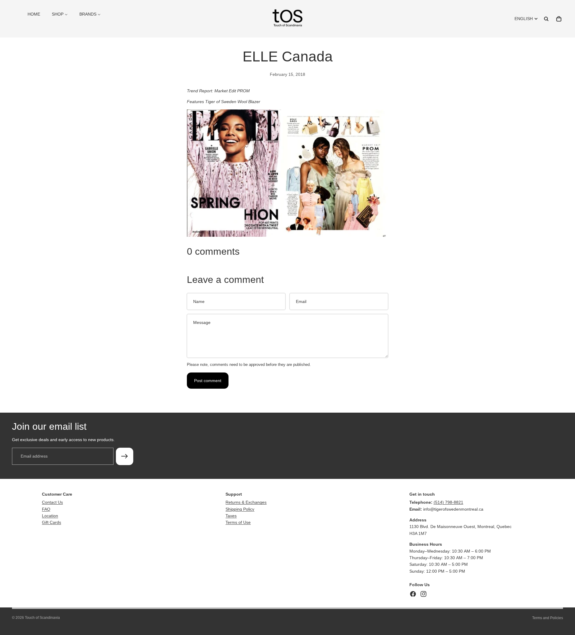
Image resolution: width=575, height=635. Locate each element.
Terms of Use (238, 522)
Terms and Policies (547, 618)
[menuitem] (34, 14)
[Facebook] (413, 594)
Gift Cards (51, 522)
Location (50, 515)
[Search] (546, 18)
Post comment (207, 380)
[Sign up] (124, 456)
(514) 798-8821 (448, 502)
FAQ (46, 509)
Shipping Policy (240, 509)
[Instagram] (423, 594)
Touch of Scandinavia (42, 618)
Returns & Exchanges (246, 502)
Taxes (231, 515)
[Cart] (558, 18)
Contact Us (52, 502)
